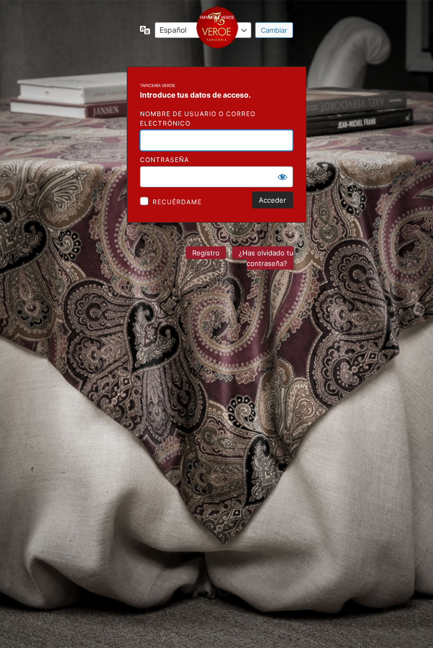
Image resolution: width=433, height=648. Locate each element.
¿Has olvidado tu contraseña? (266, 258)
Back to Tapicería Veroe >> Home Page (216, 29)
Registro (206, 253)
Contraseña (164, 160)
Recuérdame (177, 202)
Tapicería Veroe (157, 85)
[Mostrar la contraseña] (282, 176)
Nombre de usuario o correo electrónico (198, 118)
